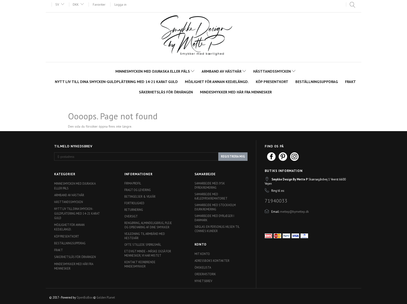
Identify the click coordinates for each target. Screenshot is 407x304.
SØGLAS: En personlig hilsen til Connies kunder (217, 229)
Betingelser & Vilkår (139, 196)
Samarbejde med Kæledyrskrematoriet (211, 196)
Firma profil (132, 183)
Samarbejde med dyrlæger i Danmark (214, 218)
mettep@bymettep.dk (294, 211)
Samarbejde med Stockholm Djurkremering (215, 207)
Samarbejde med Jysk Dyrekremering (210, 185)
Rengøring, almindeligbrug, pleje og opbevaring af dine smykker (148, 225)
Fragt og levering (137, 190)
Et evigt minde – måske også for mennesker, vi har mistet (147, 253)
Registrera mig (233, 156)
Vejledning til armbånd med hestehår (144, 236)
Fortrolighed (134, 203)
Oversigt (131, 216)
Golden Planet (106, 297)
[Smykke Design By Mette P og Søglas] (204, 37)
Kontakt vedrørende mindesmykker (139, 264)
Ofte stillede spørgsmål (142, 244)
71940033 (276, 200)
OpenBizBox (85, 297)
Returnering (133, 210)
